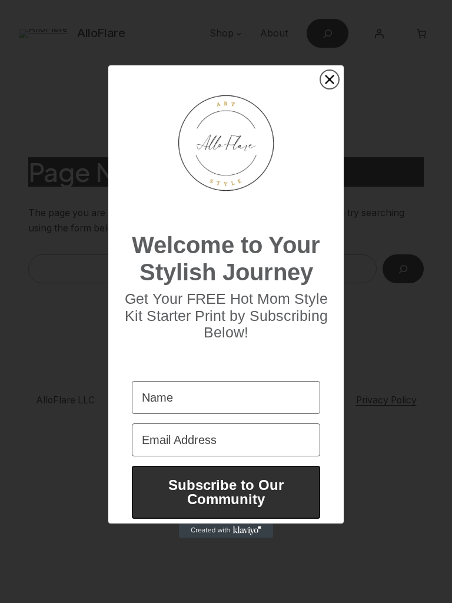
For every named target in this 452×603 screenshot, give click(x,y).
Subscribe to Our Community (226, 492)
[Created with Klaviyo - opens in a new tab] (226, 531)
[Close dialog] (329, 79)
